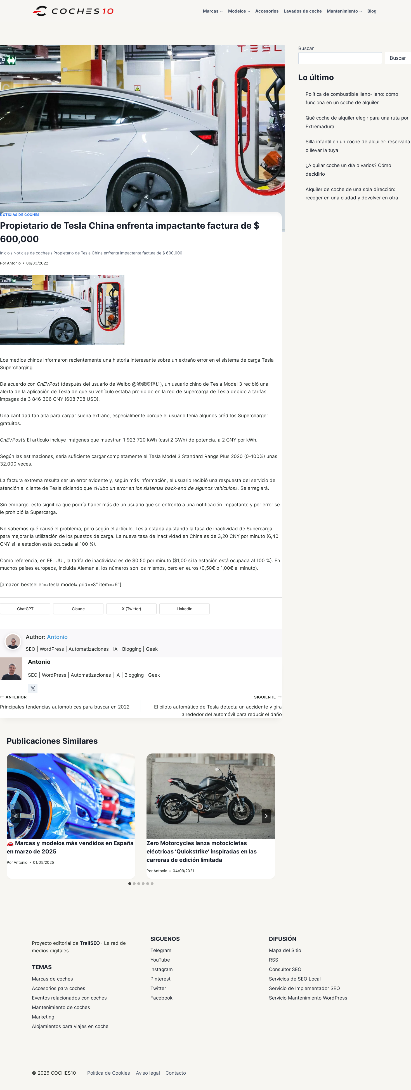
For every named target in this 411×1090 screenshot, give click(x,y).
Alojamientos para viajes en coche (70, 1026)
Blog (372, 11)
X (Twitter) (131, 608)
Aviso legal (148, 1073)
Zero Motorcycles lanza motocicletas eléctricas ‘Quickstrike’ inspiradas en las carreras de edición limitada (202, 851)
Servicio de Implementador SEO (304, 988)
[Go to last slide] (15, 816)
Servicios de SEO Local (295, 979)
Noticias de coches (20, 215)
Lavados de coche (303, 11)
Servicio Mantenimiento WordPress (308, 998)
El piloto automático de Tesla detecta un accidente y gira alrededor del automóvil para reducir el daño (218, 706)
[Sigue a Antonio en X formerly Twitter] (32, 688)
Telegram (160, 950)
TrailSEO (90, 943)
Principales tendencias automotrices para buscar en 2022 (64, 702)
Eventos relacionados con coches (69, 998)
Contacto (176, 1073)
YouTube (160, 960)
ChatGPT (25, 608)
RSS (273, 960)
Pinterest (160, 979)
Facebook (161, 998)
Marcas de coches (52, 979)
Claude (78, 608)
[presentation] (71, 796)
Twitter (158, 988)
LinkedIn (184, 608)
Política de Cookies (108, 1073)
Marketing (43, 1017)
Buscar (306, 48)
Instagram (161, 969)
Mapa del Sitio (285, 950)
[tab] (129, 883)
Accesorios (267, 11)
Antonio (14, 263)
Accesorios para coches (58, 988)
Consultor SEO (285, 969)
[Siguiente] (266, 816)
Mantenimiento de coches (61, 1007)
